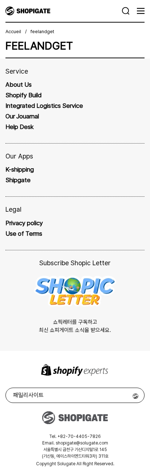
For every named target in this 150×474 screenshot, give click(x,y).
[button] (125, 11)
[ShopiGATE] (64, 11)
